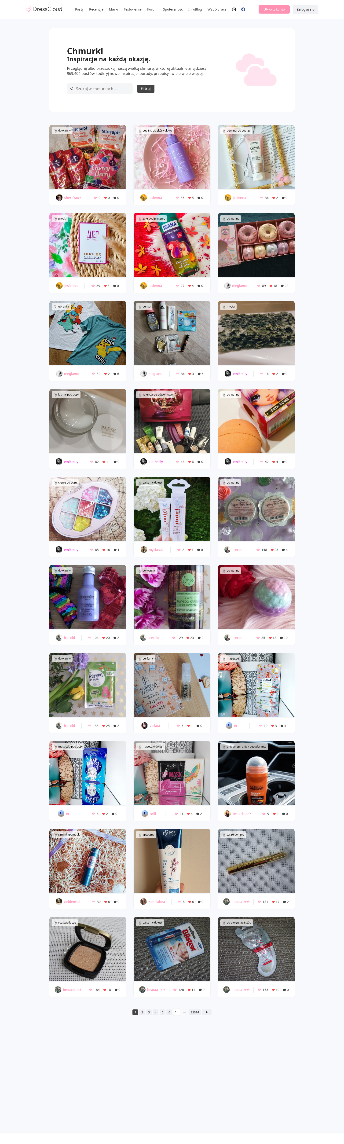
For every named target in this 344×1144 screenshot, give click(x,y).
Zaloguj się (306, 9)
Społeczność (173, 9)
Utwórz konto (274, 9)
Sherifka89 (72, 197)
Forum (152, 9)
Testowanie (133, 9)
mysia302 (156, 549)
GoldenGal (72, 901)
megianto (239, 285)
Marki (113, 9)
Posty (79, 9)
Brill (237, 725)
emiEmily (240, 373)
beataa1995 (240, 901)
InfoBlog (195, 9)
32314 (195, 1012)
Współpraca (217, 9)
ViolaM (155, 725)
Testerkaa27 (241, 813)
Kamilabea (156, 901)
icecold (238, 549)
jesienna (155, 197)
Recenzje (96, 9)
